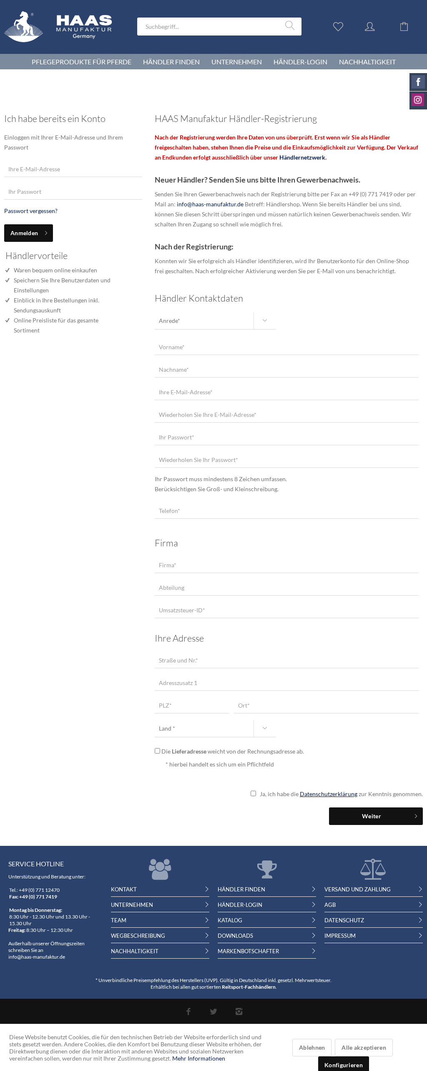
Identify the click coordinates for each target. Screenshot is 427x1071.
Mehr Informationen (198, 1058)
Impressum (340, 935)
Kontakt (124, 889)
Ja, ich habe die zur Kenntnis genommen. (341, 793)
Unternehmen (132, 904)
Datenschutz (344, 920)
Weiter (371, 816)
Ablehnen (312, 1047)
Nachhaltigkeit (134, 951)
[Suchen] (291, 26)
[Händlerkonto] (377, 26)
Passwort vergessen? (31, 210)
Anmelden (24, 232)
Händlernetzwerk (302, 157)
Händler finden (241, 889)
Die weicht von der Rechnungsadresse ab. (232, 751)
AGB (330, 904)
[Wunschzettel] (340, 26)
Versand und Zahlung (357, 889)
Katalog (230, 920)
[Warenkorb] (410, 26)
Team (118, 920)
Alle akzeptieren (364, 1047)
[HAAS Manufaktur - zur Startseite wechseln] (64, 37)
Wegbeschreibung (138, 935)
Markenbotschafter (248, 951)
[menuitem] (219, 27)
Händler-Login (240, 904)
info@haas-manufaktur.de (210, 204)
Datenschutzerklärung (328, 793)
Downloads (235, 935)
